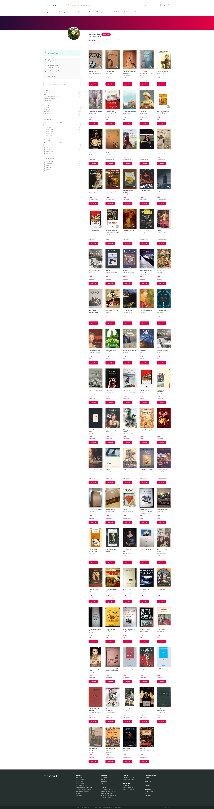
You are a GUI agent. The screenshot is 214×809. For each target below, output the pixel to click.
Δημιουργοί (103, 781)
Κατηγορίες (103, 777)
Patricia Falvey (126, 153)
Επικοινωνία (79, 795)
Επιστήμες (78, 12)
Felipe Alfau (91, 752)
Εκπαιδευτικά (139, 12)
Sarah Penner (160, 312)
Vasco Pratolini (92, 553)
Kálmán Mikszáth (92, 433)
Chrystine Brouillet (161, 393)
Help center (79, 777)
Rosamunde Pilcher (127, 312)
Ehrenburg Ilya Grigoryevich (146, 471)
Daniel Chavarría (109, 73)
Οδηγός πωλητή (80, 781)
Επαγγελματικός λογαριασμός (84, 787)
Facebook (147, 777)
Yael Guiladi (108, 354)
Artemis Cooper (92, 393)
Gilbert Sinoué (143, 312)
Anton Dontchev (160, 593)
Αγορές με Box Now (106, 793)
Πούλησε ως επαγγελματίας (108, 791)
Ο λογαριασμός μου (81, 785)
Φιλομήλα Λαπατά (161, 73)
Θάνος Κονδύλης (161, 153)
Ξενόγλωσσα (155, 12)
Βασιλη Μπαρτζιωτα (127, 632)
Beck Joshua (108, 312)
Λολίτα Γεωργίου (109, 154)
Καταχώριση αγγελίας (106, 789)
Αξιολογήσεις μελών (128, 777)
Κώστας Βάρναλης (127, 593)
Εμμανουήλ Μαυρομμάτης (146, 513)
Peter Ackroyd (108, 752)
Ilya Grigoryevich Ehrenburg (129, 392)
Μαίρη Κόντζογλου (161, 115)
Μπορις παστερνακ (109, 511)
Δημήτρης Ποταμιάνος (145, 710)
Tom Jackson (108, 593)
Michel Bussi (125, 352)
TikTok (146, 783)
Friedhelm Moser (109, 632)
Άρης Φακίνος (143, 75)
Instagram (148, 781)
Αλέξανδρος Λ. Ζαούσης (128, 433)
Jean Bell (125, 232)
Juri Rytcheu (125, 194)
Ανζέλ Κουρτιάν (109, 672)
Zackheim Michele (93, 672)
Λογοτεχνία (63, 12)
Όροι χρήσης (98, 807)
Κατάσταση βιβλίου (105, 797)
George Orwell (143, 192)
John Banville (108, 471)
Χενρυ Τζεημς (160, 272)
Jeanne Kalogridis (161, 471)
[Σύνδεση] (169, 5)
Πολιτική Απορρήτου (108, 807)
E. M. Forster (108, 553)
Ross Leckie (125, 471)
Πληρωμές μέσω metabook (83, 789)
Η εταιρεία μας (149, 791)
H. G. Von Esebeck (161, 712)
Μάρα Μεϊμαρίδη (126, 553)
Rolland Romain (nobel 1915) (95, 712)
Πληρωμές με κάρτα (128, 779)
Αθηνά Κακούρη (143, 153)
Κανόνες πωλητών (128, 787)
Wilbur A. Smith (143, 352)
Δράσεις (78, 793)
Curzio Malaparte (144, 631)
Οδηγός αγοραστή (81, 783)
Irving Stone (91, 511)
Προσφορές (47, 12)
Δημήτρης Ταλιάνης (110, 272)
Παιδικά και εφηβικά (120, 12)
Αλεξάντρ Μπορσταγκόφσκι (95, 73)
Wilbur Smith (160, 511)
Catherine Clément (144, 432)
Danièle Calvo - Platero (162, 232)
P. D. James (159, 192)
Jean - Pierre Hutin (109, 392)
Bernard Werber (143, 232)
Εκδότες (102, 779)
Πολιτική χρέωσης (128, 785)
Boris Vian (91, 232)
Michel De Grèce (92, 154)
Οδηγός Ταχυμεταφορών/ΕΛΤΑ (108, 795)
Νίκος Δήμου (91, 632)
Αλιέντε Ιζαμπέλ (126, 671)
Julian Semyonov (126, 75)
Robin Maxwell (92, 471)
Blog (101, 783)
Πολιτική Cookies (118, 807)
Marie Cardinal (160, 631)
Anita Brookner (160, 671)
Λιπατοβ (90, 591)
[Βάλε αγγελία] (160, 5)
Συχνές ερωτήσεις (81, 779)
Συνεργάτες (148, 795)
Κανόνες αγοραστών (128, 789)
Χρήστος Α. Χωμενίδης (128, 511)
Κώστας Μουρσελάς (110, 712)
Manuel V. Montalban (161, 553)
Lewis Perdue (143, 671)
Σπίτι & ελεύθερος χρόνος (97, 12)
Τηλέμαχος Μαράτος (144, 750)
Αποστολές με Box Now (82, 791)
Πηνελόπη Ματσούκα (144, 274)
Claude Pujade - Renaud (94, 352)
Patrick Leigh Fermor (93, 272)
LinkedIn (147, 785)
